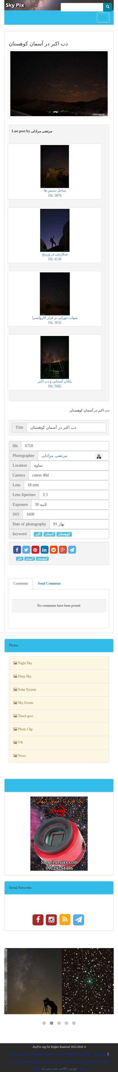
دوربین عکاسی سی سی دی (59, 1068)
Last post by (32, 131)
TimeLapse (25, 716)
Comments (20, 583)
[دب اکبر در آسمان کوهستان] (59, 84)
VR (20, 742)
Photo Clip (25, 729)
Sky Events (25, 703)
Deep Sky (24, 676)
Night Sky (24, 663)
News (21, 756)
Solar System (26, 690)
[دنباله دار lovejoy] (55, 981)
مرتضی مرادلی (54, 455)
